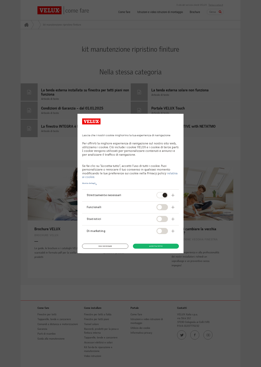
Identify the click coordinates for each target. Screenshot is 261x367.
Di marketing (96, 231)
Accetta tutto (155, 246)
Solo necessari (105, 246)
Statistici (94, 219)
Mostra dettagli (89, 183)
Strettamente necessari (104, 195)
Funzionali (94, 206)
